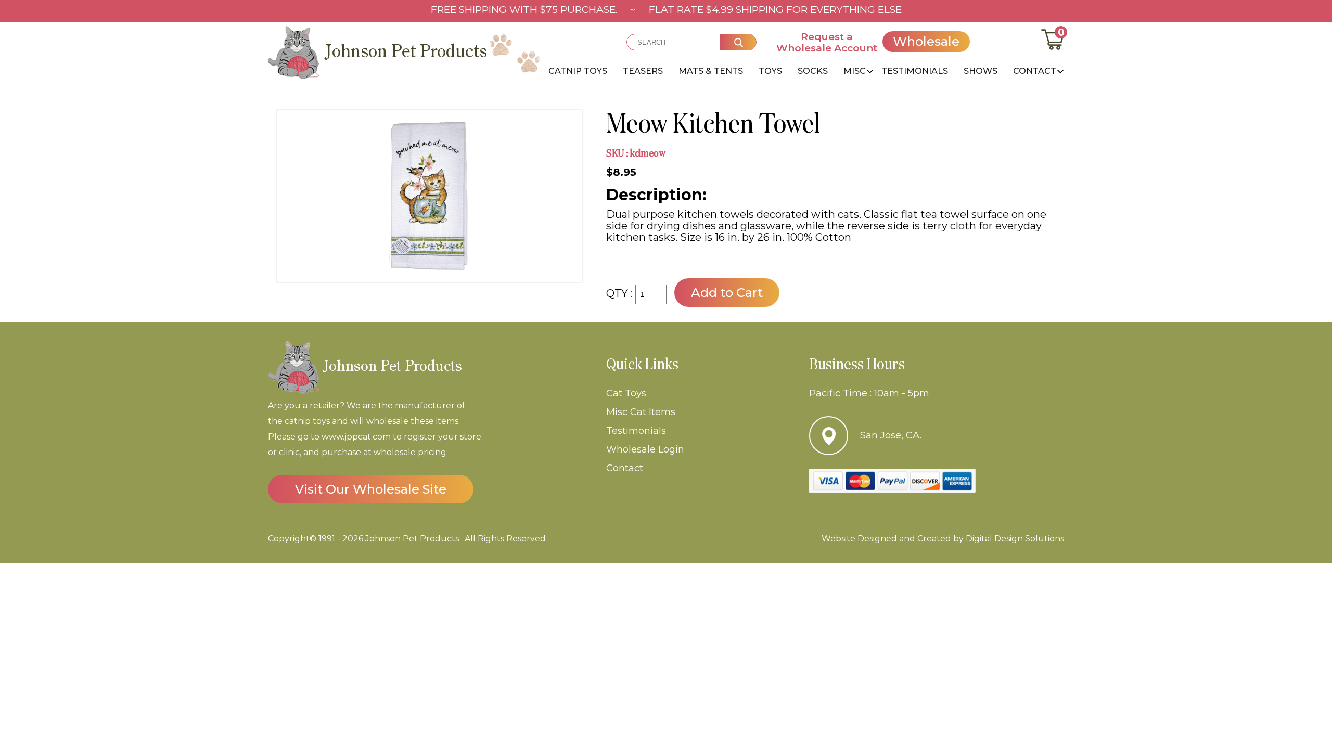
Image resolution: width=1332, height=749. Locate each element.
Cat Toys (626, 393)
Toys (770, 71)
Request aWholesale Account (826, 42)
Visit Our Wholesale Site (370, 489)
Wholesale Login (645, 449)
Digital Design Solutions (1014, 539)
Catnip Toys (577, 71)
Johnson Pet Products (412, 539)
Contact (1034, 71)
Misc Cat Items (640, 412)
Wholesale (926, 41)
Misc (854, 71)
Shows (980, 71)
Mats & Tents (710, 71)
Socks (813, 71)
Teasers (643, 71)
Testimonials (914, 71)
